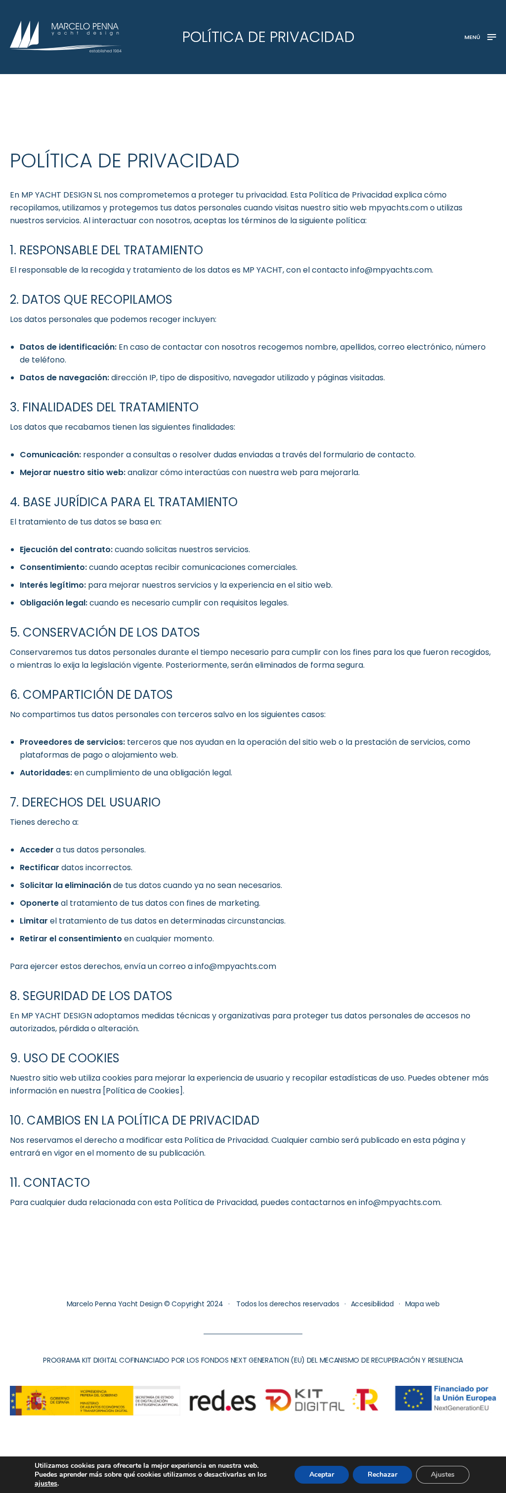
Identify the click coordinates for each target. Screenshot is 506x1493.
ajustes (46, 1483)
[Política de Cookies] (143, 1090)
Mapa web (422, 1304)
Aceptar (321, 1474)
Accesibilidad (372, 1304)
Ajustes (443, 1474)
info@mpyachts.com (391, 270)
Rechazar (382, 1474)
